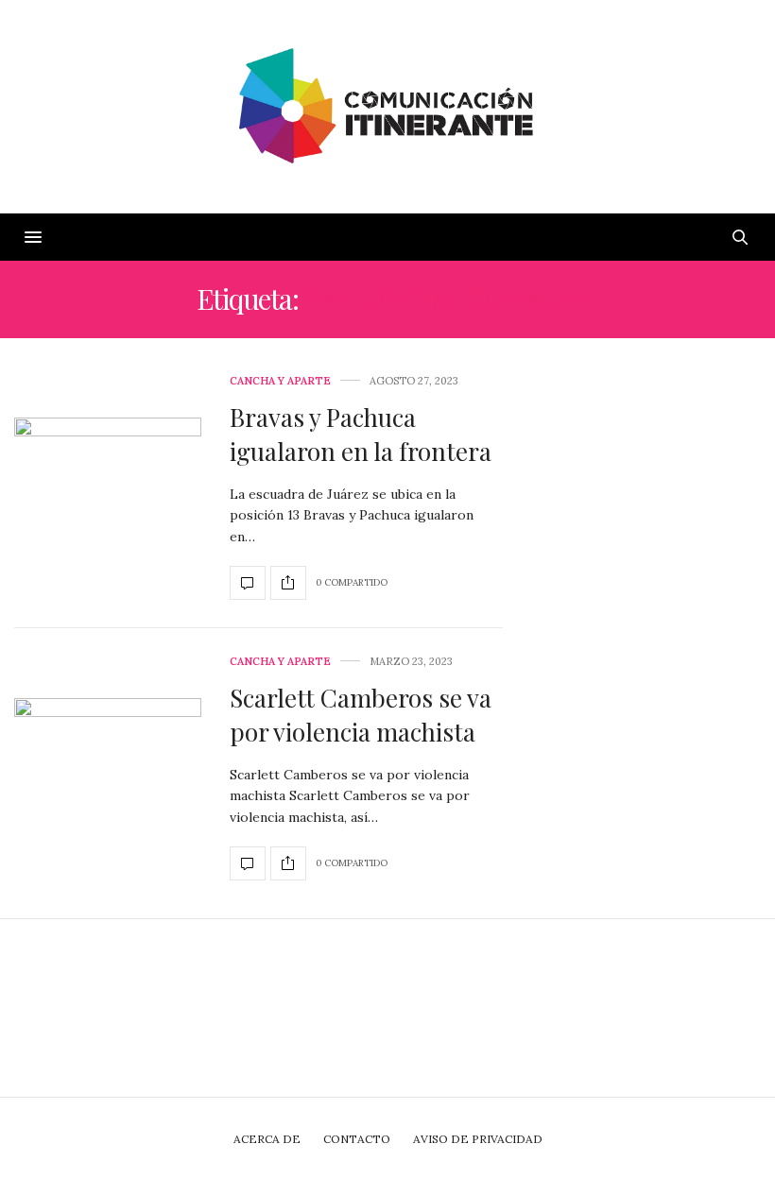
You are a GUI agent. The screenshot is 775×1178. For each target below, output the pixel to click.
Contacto (356, 1139)
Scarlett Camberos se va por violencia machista (360, 714)
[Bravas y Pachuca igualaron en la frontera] (107, 488)
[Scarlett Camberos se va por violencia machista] (107, 769)
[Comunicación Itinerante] (387, 106)
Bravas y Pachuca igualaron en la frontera (360, 434)
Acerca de (267, 1139)
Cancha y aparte (280, 381)
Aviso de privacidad (477, 1139)
